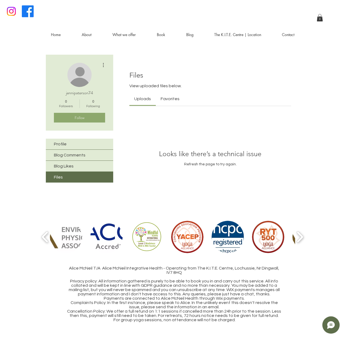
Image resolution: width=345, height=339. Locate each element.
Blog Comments (69, 155)
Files (58, 177)
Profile (60, 144)
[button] (320, 17)
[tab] (142, 99)
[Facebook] (28, 11)
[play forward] (300, 237)
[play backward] (45, 237)
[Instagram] (11, 11)
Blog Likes (64, 166)
